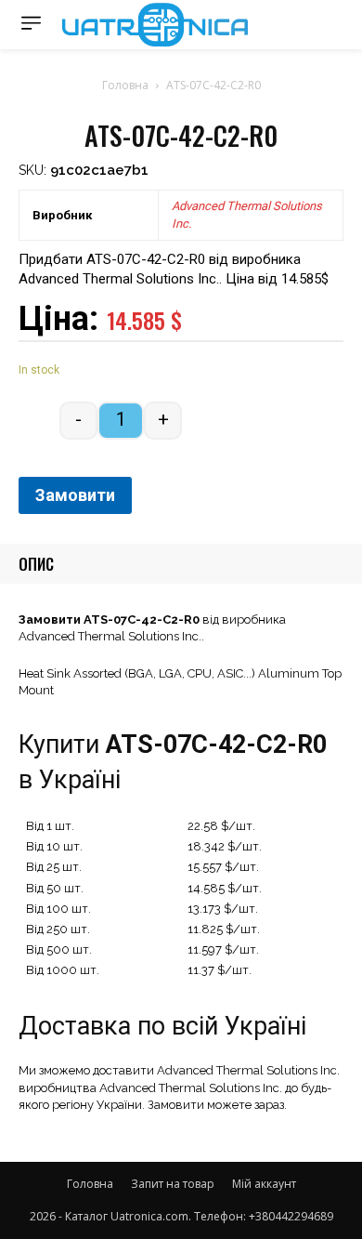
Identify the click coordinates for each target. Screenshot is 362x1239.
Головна (125, 85)
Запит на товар (172, 1184)
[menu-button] (31, 22)
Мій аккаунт (264, 1184)
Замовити (75, 495)
